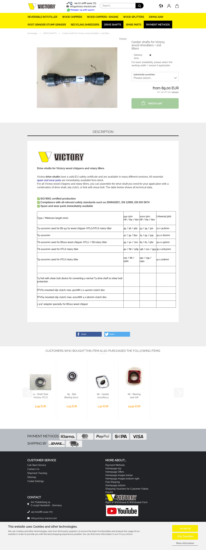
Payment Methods (158, 24)
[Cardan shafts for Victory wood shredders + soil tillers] (77, 77)
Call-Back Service (36, 465)
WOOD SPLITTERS (133, 16)
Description (103, 132)
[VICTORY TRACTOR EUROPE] (43, 6)
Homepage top (113, 468)
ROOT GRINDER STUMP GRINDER (47, 24)
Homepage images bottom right (122, 478)
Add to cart (155, 103)
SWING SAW (156, 16)
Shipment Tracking (37, 473)
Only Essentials (185, 536)
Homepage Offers (114, 472)
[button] (161, 6)
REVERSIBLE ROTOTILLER (42, 16)
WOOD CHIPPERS (72, 16)
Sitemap (31, 477)
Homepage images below (119, 475)
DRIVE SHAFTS (112, 24)
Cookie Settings (35, 481)
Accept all (185, 528)
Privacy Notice (126, 534)
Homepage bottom (115, 485)
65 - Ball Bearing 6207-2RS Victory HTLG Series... (71, 396)
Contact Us (33, 469)
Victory (123, 39)
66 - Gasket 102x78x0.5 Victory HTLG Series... (103, 396)
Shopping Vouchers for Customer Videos (126, 488)
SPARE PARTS (133, 24)
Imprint (109, 492)
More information (185, 543)
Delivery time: (138, 56)
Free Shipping (112, 482)
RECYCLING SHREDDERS (85, 24)
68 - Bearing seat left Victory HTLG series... (134, 396)
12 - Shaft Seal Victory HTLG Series (40, 396)
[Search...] (140, 5)
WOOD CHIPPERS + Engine (102, 16)
